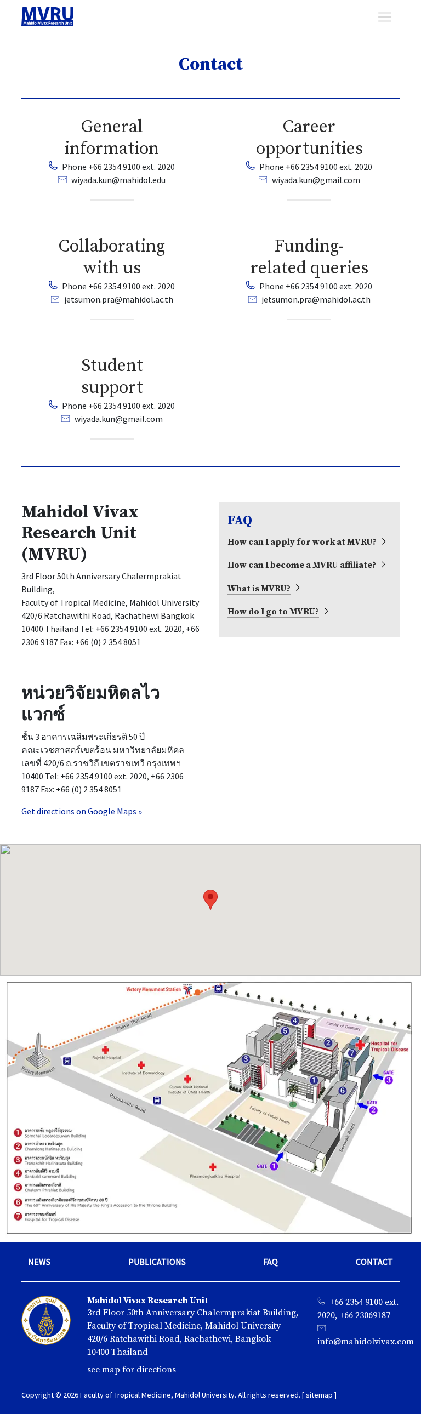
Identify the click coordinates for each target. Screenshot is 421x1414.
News (39, 1261)
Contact (374, 1261)
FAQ (270, 1261)
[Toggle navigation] (385, 17)
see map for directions (131, 1369)
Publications (157, 1261)
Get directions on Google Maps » (81, 811)
